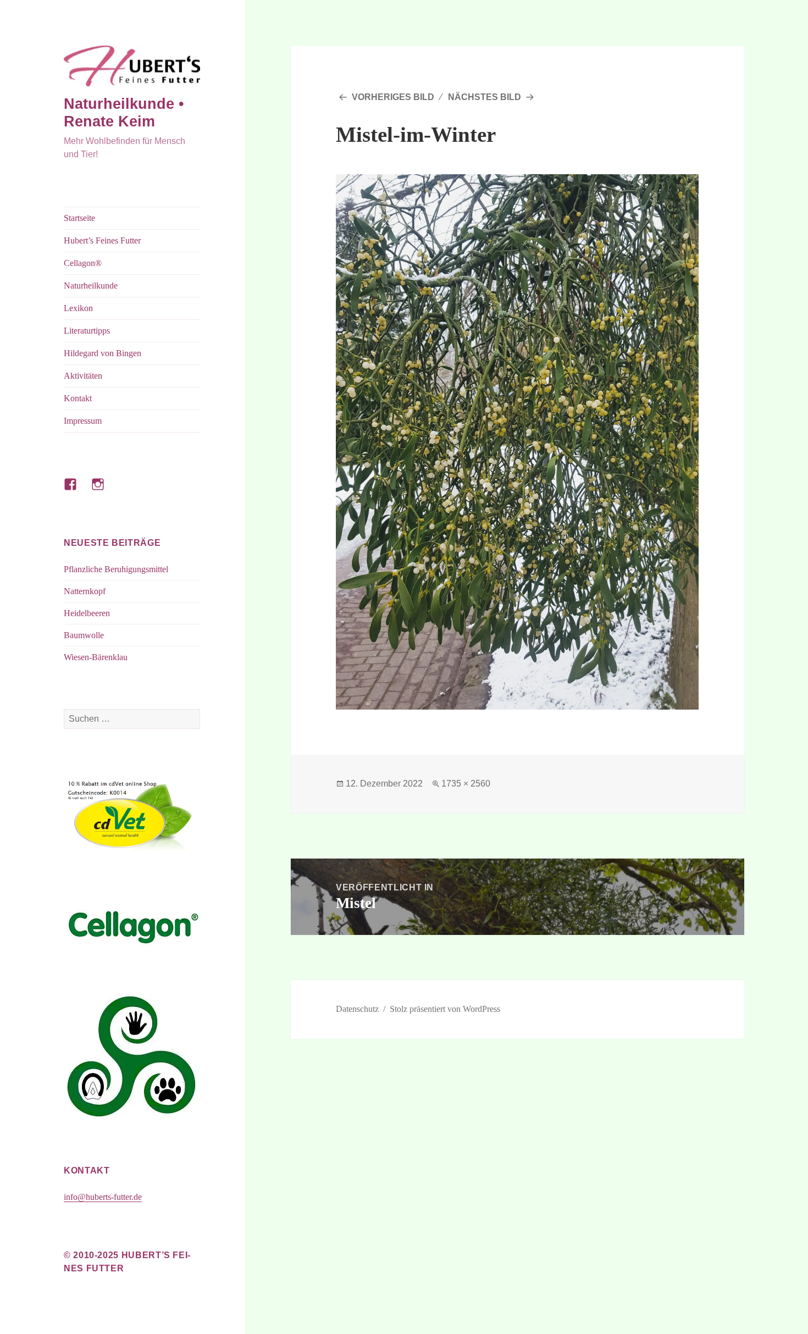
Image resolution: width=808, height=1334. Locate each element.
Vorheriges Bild (393, 97)
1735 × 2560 (465, 783)
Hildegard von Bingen (102, 353)
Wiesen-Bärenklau (96, 657)
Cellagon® (83, 263)
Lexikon (78, 308)
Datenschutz (357, 1009)
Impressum (83, 420)
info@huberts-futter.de (103, 1197)
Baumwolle (84, 635)
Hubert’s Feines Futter (102, 240)
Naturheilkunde (91, 285)
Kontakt (78, 398)
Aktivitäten (83, 375)
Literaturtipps (87, 330)
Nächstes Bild (484, 97)
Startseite (79, 218)
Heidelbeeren (87, 613)
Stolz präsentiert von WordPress (445, 1009)
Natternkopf (85, 591)
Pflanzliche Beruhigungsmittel (116, 569)
